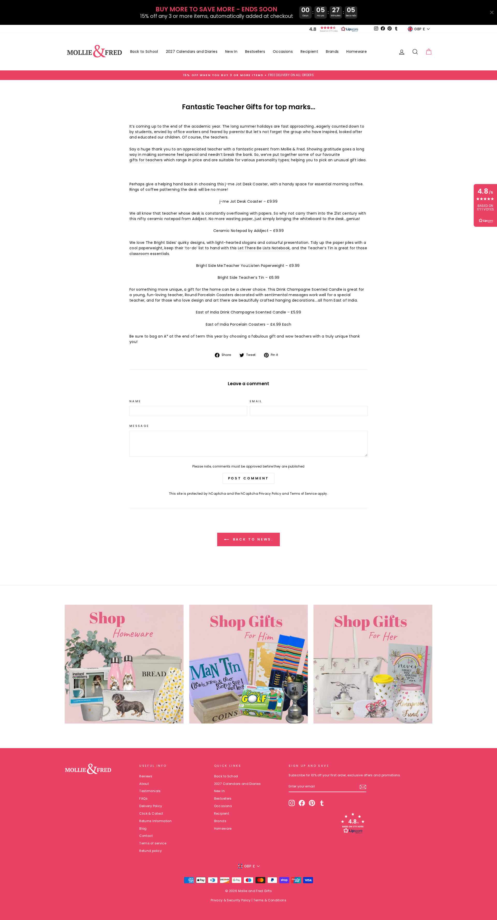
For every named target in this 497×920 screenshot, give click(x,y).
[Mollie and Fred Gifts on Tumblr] (322, 803)
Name (135, 401)
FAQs (143, 799)
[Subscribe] (363, 787)
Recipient (309, 51)
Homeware (356, 51)
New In (231, 51)
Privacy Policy (270, 494)
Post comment (248, 478)
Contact (146, 836)
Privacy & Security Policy (231, 900)
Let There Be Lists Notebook (264, 248)
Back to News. (252, 539)
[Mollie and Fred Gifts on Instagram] (292, 803)
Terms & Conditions (269, 900)
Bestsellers (255, 51)
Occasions (283, 51)
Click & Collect (151, 814)
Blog (143, 829)
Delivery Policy (150, 806)
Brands (332, 51)
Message (139, 426)
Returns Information (155, 821)
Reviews (145, 776)
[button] (332, 29)
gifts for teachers (146, 160)
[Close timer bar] (492, 12)
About (144, 784)
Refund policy (150, 851)
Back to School (144, 51)
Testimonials (149, 791)
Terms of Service (303, 494)
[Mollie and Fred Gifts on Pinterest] (312, 803)
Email (256, 401)
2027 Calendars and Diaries (191, 51)
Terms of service (152, 843)
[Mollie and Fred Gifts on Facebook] (302, 803)
